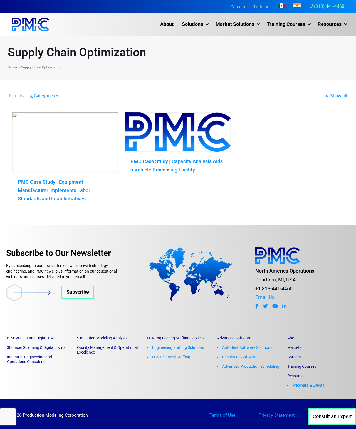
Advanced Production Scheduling (250, 366)
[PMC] (30, 24)
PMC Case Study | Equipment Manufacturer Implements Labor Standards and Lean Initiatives (54, 190)
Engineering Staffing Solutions (178, 347)
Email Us (265, 297)
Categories (44, 96)
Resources (296, 376)
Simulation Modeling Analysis (102, 338)
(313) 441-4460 (329, 6)
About (292, 338)
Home (12, 67)
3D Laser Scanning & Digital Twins (36, 347)
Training (261, 6)
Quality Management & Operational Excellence (107, 349)
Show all (338, 96)
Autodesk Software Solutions (247, 347)
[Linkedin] (284, 306)
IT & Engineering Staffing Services (175, 338)
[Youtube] (275, 306)
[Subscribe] (50, 300)
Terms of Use (222, 415)
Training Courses (301, 366)
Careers (237, 6)
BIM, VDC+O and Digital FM (30, 338)
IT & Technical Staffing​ (171, 357)
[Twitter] (265, 306)
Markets (294, 347)
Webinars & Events (308, 385)
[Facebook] (256, 306)
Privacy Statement (277, 415)
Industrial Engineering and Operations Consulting (29, 359)
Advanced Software (234, 338)
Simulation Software (239, 357)
